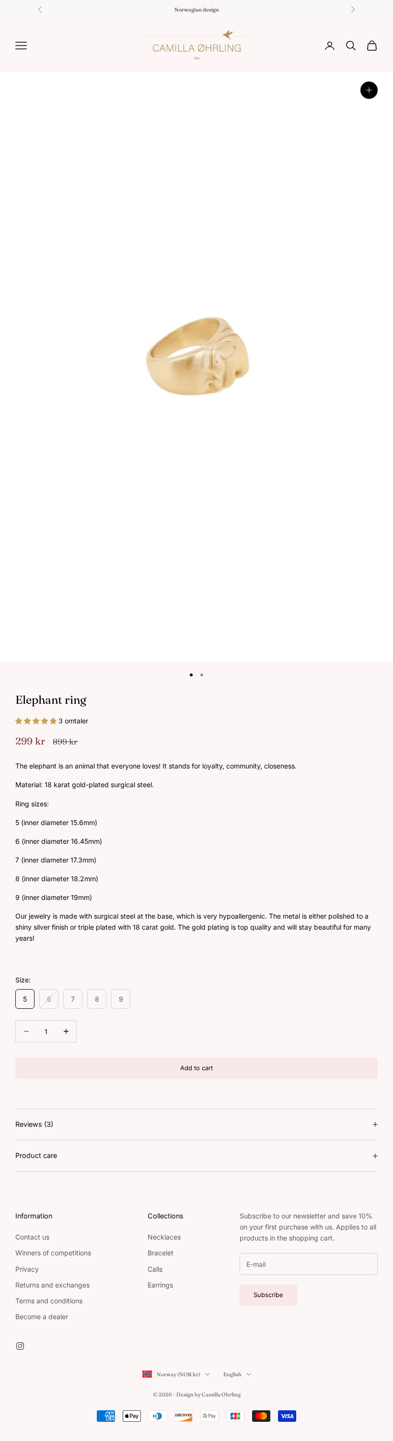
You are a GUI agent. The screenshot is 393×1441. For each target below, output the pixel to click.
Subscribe (268, 1295)
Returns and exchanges (52, 1285)
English (232, 1374)
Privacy (27, 1269)
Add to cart (196, 1068)
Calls (155, 1269)
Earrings (160, 1285)
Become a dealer (41, 1316)
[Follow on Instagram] (20, 1346)
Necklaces (164, 1237)
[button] (36, 721)
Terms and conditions (48, 1301)
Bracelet (160, 1253)
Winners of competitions (53, 1253)
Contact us (32, 1237)
